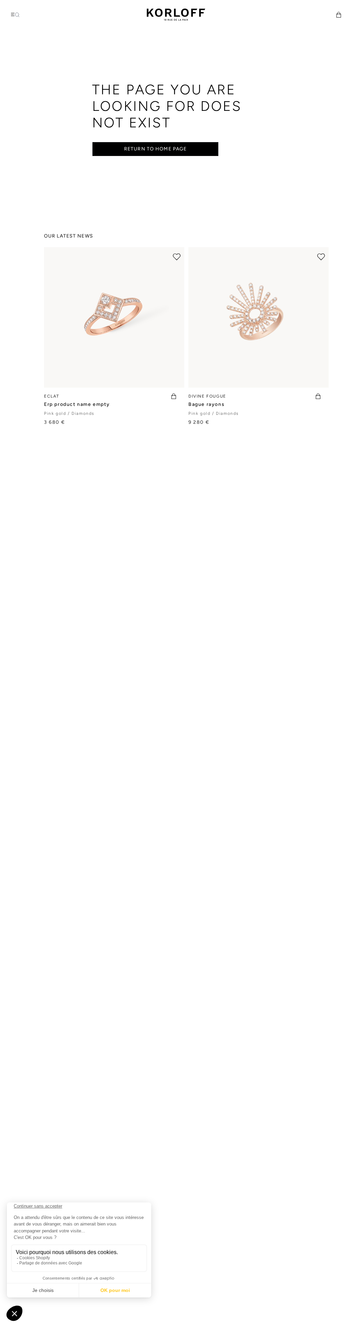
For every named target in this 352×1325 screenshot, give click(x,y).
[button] (338, 15)
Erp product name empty (77, 404)
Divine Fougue (207, 396)
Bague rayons (206, 404)
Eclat (51, 396)
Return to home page (155, 149)
